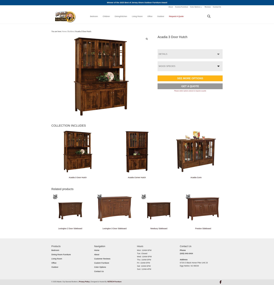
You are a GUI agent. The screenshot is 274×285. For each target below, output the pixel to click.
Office (149, 16)
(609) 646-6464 (186, 253)
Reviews (208, 7)
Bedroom (94, 16)
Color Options (195, 7)
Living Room (137, 16)
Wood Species (167, 66)
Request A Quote (176, 16)
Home (96, 250)
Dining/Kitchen (121, 16)
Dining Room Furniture (61, 254)
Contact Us (217, 7)
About (170, 7)
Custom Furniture (181, 7)
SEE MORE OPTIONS (190, 78)
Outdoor (160, 16)
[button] (147, 39)
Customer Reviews (102, 259)
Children (106, 16)
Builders (71, 31)
